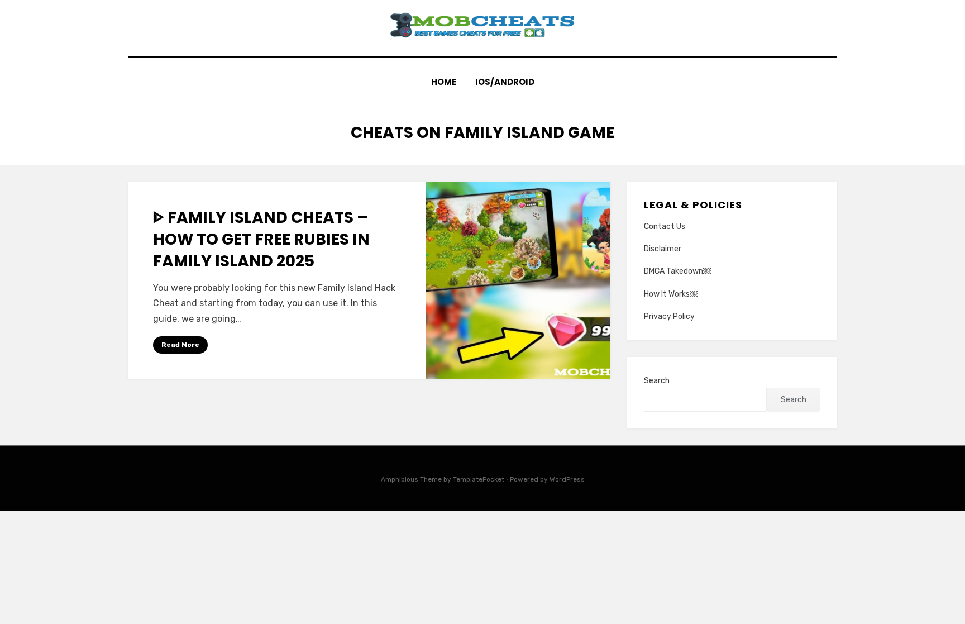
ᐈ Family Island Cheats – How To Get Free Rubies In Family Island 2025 (261, 239)
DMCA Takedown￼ (677, 271)
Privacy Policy (669, 316)
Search (657, 380)
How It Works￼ (671, 294)
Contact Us (664, 226)
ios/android (504, 82)
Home (443, 82)
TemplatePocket (478, 479)
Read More (180, 345)
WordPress (567, 479)
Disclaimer (662, 249)
